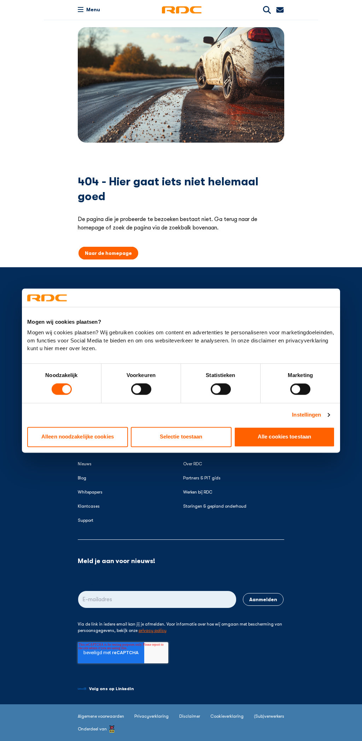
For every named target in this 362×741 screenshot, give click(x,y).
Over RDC (192, 463)
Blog (82, 478)
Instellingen (306, 415)
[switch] (141, 389)
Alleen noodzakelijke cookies (77, 437)
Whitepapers (90, 492)
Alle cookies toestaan (284, 437)
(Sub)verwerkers (269, 716)
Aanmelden (263, 599)
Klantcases (89, 506)
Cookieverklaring (227, 716)
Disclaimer (189, 716)
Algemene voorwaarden (101, 716)
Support (85, 520)
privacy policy (153, 630)
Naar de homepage (108, 253)
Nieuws (85, 463)
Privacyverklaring (151, 716)
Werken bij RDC (197, 492)
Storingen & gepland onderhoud (214, 506)
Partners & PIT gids (202, 478)
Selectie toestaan (181, 437)
